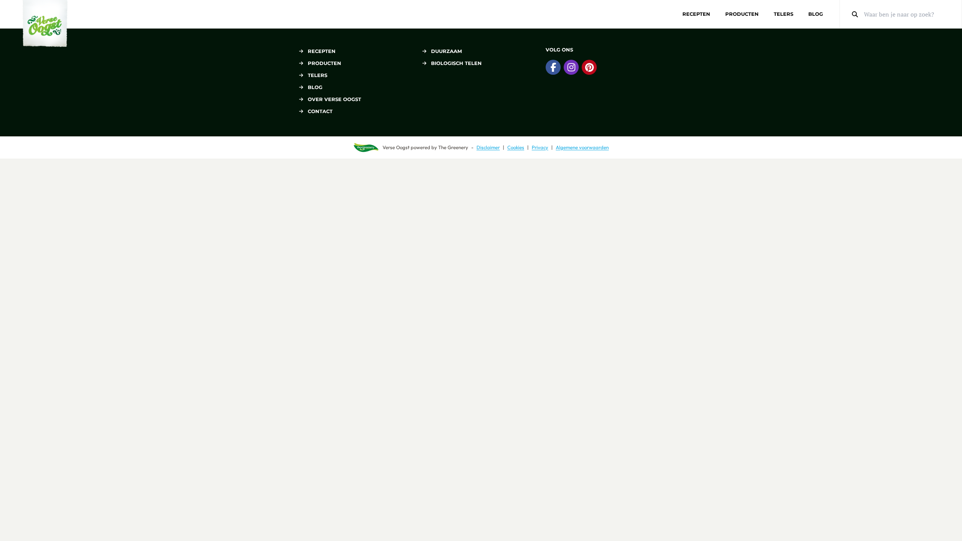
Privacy (540, 147)
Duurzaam (446, 51)
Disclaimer (488, 147)
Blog (815, 14)
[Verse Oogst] (45, 23)
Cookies (515, 147)
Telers (783, 14)
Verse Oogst (396, 147)
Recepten (696, 14)
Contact (320, 111)
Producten (742, 14)
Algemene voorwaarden (582, 147)
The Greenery (453, 147)
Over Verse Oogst (334, 99)
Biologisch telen (456, 63)
